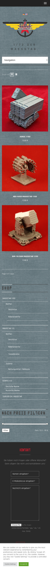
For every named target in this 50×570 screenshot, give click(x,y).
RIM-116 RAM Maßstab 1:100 (25, 256)
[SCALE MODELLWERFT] (25, 27)
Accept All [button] (23, 564)
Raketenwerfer (14, 317)
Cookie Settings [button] (10, 564)
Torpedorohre (13, 354)
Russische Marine (13, 390)
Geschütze (12, 309)
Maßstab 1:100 (9, 298)
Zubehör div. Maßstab (12, 396)
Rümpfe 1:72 (7, 381)
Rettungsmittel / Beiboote (19, 369)
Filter (5, 430)
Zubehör (9, 364)
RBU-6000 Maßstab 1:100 (25, 196)
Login (20, 10)
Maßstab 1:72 (8, 328)
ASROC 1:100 (25, 136)
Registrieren (28, 10)
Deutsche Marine (12, 386)
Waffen (9, 304)
